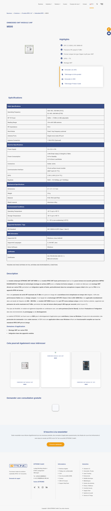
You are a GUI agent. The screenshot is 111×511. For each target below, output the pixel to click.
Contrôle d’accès (88, 488)
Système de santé (88, 493)
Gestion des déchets (89, 483)
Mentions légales (63, 468)
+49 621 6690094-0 (41, 476)
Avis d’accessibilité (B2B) (65, 476)
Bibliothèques (87, 480)
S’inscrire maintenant (55, 444)
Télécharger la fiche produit (73, 74)
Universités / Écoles (89, 471)
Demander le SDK (70, 79)
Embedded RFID (39, 13)
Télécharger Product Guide (73, 83)
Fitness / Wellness (88, 485)
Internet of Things (88, 495)
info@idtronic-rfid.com (43, 478)
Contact (61, 478)
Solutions (17, 13)
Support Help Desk (64, 483)
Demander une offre (71, 70)
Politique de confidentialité (66, 471)
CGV (60, 473)
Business (9, 13)
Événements (87, 476)
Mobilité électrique (88, 478)
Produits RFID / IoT (27, 13)
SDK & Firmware (63, 480)
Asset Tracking (87, 473)
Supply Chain (87, 490)
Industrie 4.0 (87, 468)
